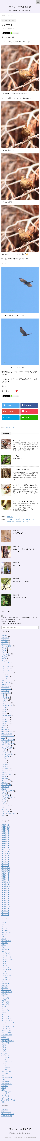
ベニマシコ (5, 787)
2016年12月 (5, 906)
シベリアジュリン (7, 736)
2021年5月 (5, 839)
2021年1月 (5, 847)
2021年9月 (5, 831)
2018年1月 (5, 880)
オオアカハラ (6, 668)
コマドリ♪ (10, 517)
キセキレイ (5, 697)
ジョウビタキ (6, 742)
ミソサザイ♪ (17, 440)
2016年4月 (5, 915)
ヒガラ (3, 776)
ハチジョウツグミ (7, 774)
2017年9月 (5, 888)
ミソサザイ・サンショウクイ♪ (23, 501)
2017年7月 (5, 892)
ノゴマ (3, 758)
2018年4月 (5, 874)
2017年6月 (5, 894)
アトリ (3, 648)
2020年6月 (5, 860)
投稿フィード (6, 1112)
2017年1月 (5, 904)
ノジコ (3, 760)
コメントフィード (7, 1114)
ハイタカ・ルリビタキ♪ (21, 469)
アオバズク (5, 638)
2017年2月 (5, 902)
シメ (3, 738)
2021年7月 (5, 835)
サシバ (3, 727)
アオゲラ (4, 636)
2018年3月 (5, 876)
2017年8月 (5, 890)
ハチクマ (4, 772)
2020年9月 (5, 855)
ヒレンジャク (6, 781)
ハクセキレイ (6, 770)
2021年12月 (5, 827)
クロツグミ (5, 711)
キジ (3, 695)
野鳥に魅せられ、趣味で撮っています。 (20, 1133)
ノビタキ (4, 764)
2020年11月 (5, 851)
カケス (3, 685)
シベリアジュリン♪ (19, 533)
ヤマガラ (4, 807)
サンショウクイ (6, 734)
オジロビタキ (6, 683)
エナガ (3, 664)
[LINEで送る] (14, 33)
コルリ (3, 725)
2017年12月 (5, 882)
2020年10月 (5, 853)
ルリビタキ (5, 811)
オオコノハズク (6, 672)
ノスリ (3, 762)
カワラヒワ (5, 691)
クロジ (3, 709)
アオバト (4, 640)
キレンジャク (6, 703)
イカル (3, 650)
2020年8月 (5, 857)
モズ (3, 803)
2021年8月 (5, 833)
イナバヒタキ (6, 654)
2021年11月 (5, 829)
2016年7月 (5, 909)
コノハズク (5, 717)
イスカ (3, 652)
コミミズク (5, 723)
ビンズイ (4, 783)
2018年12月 (5, 870)
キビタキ (4, 701)
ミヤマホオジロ (6, 797)
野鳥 (3, 815)
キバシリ (4, 699)
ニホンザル (5, 756)
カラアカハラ (6, 689)
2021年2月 (5, 845)
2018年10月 (5, 872)
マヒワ (3, 789)
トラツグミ (5, 752)
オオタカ (4, 674)
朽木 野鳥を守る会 (8, 813)
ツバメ (3, 750)
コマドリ (4, 721)
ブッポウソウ (6, 785)
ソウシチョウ (6, 746)
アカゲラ (4, 644)
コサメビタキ (6, 715)
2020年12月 (5, 849)
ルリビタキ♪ (17, 565)
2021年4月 (5, 841)
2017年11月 (5, 884)
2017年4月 (5, 898)
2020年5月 (5, 862)
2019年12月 (5, 868)
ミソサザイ (12, 427)
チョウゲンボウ (6, 748)
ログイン (4, 1110)
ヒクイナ (4, 779)
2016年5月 (5, 913)
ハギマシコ (5, 768)
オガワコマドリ (6, 680)
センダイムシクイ (7, 744)
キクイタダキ (6, 693)
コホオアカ (5, 719)
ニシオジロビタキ (7, 754)
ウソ (3, 660)
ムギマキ (4, 799)
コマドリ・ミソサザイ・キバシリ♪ (25, 485)
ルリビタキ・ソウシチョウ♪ (22, 581)
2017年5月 (5, 896)
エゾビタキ (5, 662)
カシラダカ (5, 687)
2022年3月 (5, 825)
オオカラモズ (6, 670)
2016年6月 (5, 911)
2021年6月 (5, 837)
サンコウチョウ (6, 732)
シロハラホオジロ (7, 740)
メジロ (3, 801)
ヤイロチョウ (6, 805)
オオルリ (4, 678)
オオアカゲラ (6, 666)
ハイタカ (5, 427)
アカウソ (4, 642)
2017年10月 (5, 886)
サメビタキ (5, 729)
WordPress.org (6, 1116)
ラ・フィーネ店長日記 (20, 7)
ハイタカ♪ (16, 456)
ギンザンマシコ (6, 705)
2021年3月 (5, 843)
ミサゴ (3, 793)
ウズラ (3, 658)
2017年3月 (5, 900)
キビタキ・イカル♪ (19, 597)
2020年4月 (5, 864)
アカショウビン (6, 646)
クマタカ (4, 707)
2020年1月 (5, 866)
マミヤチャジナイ (7, 791)
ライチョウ (5, 809)
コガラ (3, 713)
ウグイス (4, 656)
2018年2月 (5, 878)
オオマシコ (5, 676)
